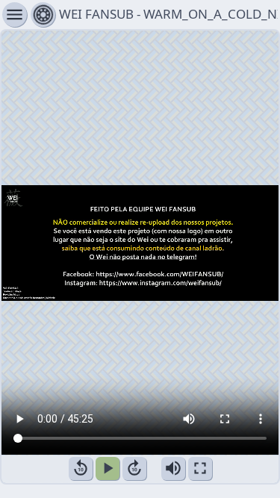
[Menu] (43, 14)
